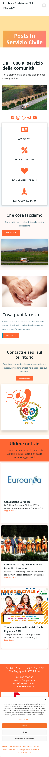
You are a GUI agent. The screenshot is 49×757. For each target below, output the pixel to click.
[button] (45, 699)
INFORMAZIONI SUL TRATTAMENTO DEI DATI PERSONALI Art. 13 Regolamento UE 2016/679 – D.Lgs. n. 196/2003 (24, 750)
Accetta (24, 726)
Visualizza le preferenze (24, 739)
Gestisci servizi (23, 719)
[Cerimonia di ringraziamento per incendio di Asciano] (24, 543)
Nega (24, 732)
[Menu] (44, 5)
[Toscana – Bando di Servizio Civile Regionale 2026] (24, 606)
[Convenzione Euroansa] (24, 480)
